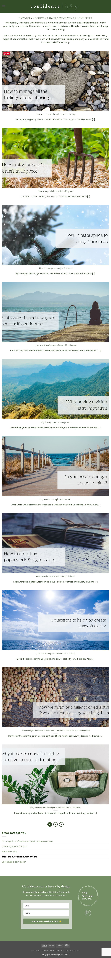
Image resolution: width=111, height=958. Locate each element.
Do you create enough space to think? (55, 499)
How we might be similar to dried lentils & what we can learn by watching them (56, 730)
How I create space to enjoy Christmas (55, 268)
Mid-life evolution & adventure (19, 856)
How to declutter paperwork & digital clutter (55, 576)
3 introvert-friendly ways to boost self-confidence (55, 345)
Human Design (9, 851)
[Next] (61, 824)
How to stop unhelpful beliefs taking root (55, 191)
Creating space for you (14, 846)
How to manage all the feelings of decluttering (55, 114)
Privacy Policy (73, 950)
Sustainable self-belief (14, 861)
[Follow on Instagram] (88, 913)
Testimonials (48, 950)
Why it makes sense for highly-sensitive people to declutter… (55, 807)
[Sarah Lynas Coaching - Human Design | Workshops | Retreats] (55, 6)
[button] (3, 6)
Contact (60, 950)
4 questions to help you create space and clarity (55, 653)
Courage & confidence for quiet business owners (27, 841)
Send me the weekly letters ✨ (46, 921)
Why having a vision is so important (55, 422)
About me (35, 950)
